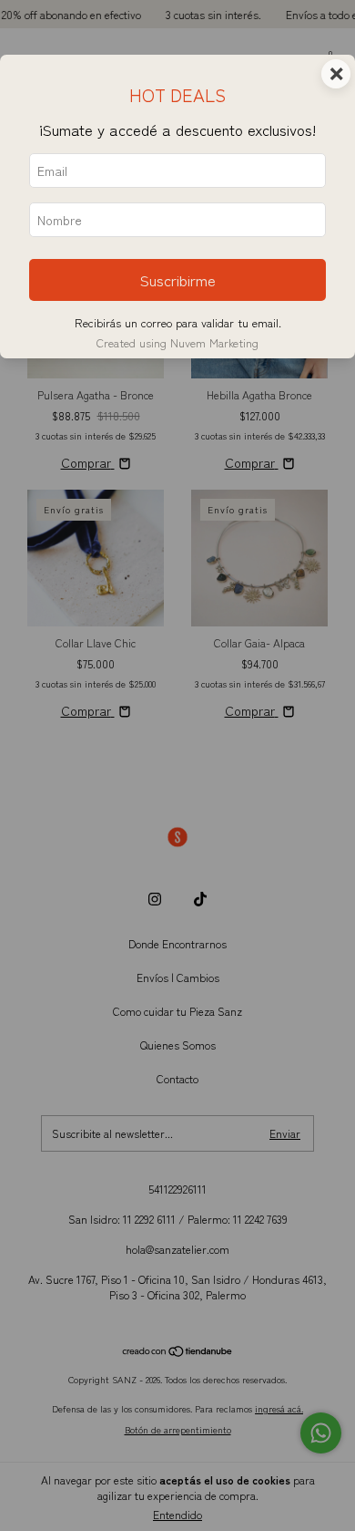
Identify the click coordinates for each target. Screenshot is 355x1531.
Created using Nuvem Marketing (177, 342)
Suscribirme (178, 280)
